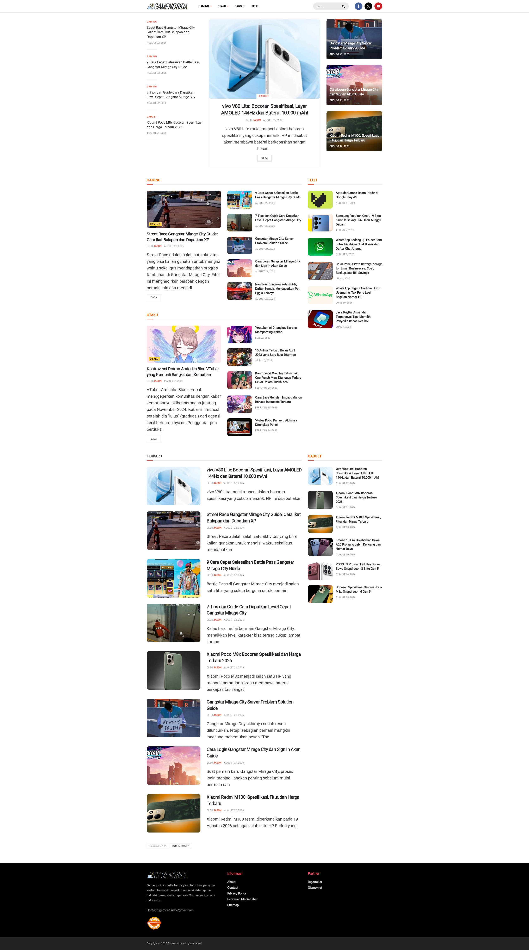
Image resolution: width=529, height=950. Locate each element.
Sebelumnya (158, 845)
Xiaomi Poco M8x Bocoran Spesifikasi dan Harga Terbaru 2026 (356, 497)
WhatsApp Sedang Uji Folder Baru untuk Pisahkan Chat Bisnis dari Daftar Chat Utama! (359, 244)
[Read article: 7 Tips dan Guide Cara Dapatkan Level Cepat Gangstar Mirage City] (239, 222)
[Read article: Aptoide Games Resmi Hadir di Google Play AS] (320, 200)
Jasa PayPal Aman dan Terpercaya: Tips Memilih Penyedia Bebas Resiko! (353, 317)
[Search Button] (344, 6)
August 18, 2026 (346, 574)
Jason (257, 120)
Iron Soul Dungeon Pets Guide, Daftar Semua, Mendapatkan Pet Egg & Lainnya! (277, 288)
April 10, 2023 (263, 360)
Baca (264, 158)
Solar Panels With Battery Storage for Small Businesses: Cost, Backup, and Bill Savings (359, 268)
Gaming (204, 6)
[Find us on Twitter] (368, 6)
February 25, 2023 (266, 387)
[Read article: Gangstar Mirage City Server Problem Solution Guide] (239, 245)
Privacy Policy (237, 893)
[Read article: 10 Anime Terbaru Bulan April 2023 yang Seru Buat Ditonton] (239, 357)
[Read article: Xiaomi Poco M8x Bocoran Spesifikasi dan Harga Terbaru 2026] (173, 670)
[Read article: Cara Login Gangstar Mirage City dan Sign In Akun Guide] (239, 268)
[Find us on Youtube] (378, 6)
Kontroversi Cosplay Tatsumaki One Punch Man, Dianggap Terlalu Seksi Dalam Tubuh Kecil (278, 377)
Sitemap (233, 905)
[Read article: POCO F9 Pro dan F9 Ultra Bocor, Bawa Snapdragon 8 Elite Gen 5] (320, 571)
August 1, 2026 (345, 254)
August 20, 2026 (339, 146)
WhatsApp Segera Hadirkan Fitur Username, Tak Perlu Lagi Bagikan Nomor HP (358, 292)
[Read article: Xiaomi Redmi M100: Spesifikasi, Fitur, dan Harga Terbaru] (173, 813)
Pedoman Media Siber (242, 899)
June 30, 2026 (344, 302)
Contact (232, 888)
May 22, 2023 (262, 337)
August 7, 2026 (345, 230)
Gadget (240, 6)
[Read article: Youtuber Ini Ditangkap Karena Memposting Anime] (239, 334)
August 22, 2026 (273, 120)
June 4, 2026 (343, 326)
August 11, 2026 (346, 203)
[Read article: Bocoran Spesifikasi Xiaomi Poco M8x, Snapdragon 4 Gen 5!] (320, 594)
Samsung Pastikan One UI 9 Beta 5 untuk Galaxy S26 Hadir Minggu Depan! (358, 220)
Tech (254, 6)
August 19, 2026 (346, 554)
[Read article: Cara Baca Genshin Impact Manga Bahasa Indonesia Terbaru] (239, 404)
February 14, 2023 (266, 407)
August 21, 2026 (157, 133)
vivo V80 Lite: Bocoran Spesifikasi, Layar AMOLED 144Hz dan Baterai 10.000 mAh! (357, 473)
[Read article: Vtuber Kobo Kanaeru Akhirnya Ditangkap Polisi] (239, 427)
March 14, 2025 (173, 381)
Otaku (222, 6)
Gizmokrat (315, 888)
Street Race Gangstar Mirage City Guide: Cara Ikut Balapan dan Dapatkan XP (171, 32)
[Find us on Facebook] (358, 6)
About (231, 882)
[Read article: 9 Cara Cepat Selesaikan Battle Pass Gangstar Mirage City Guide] (239, 200)
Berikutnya (180, 845)
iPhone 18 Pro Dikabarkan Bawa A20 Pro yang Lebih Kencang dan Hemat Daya (358, 544)
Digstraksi (315, 882)
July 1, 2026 (343, 278)
